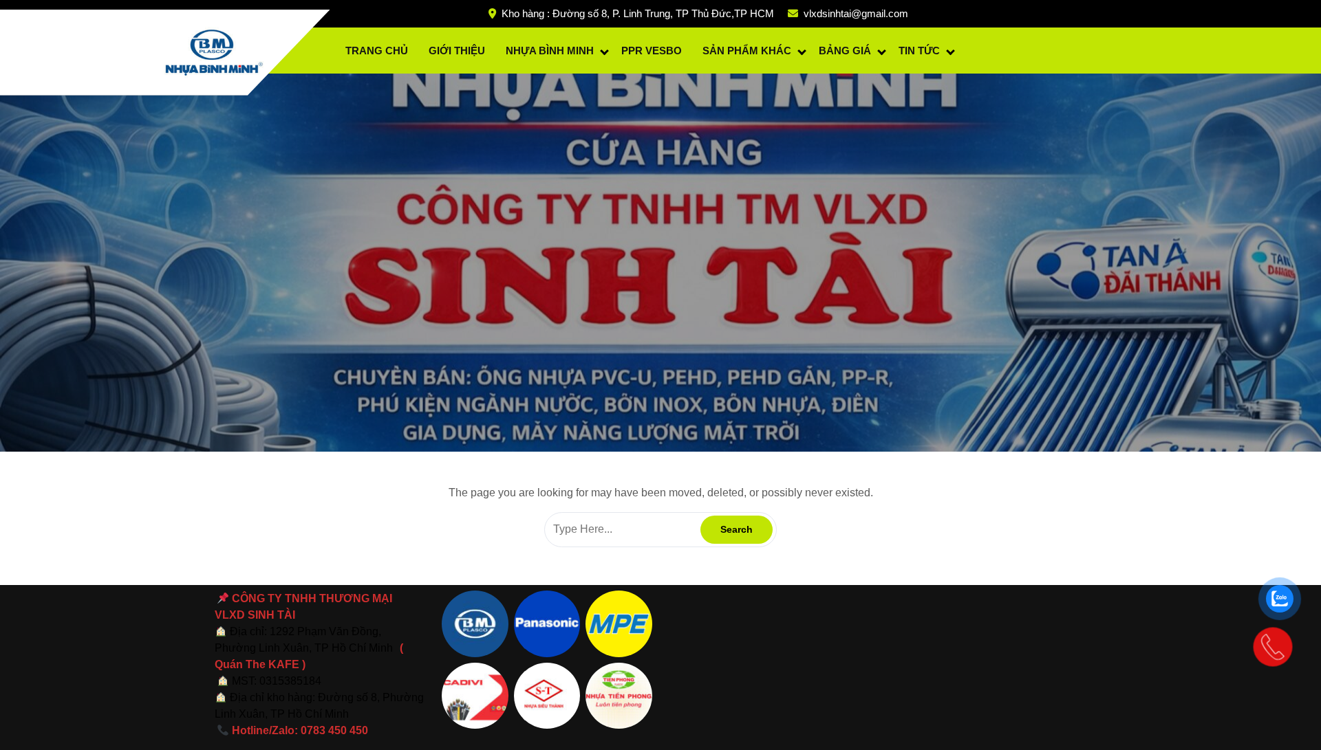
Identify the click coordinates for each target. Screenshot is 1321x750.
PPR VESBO (651, 50)
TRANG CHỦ (376, 50)
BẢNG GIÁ (845, 50)
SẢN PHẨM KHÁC (746, 50)
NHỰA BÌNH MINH (550, 50)
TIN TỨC (919, 50)
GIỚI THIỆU (457, 50)
